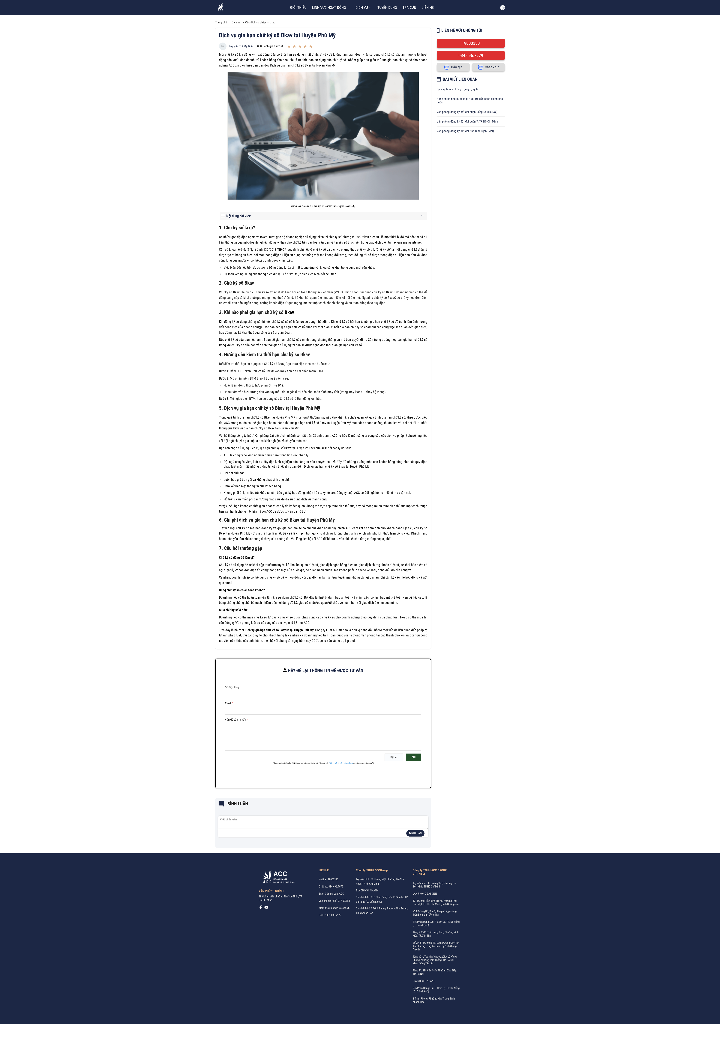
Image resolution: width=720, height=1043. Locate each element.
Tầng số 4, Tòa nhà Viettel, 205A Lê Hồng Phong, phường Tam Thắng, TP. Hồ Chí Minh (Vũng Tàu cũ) (435, 960)
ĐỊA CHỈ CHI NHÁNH (367, 890)
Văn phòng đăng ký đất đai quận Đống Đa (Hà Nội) (467, 112)
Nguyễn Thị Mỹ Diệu (241, 46)
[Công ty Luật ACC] (220, 7)
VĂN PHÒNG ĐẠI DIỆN (425, 893)
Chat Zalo (492, 67)
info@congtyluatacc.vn (337, 908)
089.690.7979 (333, 915)
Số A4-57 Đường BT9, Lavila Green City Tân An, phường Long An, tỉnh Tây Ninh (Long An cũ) (436, 946)
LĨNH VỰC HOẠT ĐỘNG (329, 7)
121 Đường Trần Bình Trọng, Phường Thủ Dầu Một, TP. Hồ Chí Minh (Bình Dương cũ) (436, 902)
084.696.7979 (470, 55)
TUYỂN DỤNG (387, 7)
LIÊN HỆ (428, 7)
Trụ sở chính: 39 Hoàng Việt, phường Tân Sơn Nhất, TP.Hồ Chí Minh (434, 885)
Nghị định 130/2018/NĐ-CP (267, 249)
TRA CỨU (409, 7)
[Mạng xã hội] (260, 908)
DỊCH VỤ (362, 7)
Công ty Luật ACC (326, 630)
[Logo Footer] (277, 877)
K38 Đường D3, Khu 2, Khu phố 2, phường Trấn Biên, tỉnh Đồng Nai (435, 913)
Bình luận (415, 833)
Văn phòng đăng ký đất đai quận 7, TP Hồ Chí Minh (467, 121)
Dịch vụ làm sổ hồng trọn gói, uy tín (458, 89)
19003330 (471, 43)
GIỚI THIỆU (298, 7)
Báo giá (457, 67)
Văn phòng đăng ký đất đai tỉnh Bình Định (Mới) (465, 131)
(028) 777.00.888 (341, 900)
